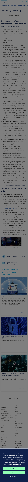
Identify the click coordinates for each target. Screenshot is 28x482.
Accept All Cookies (14, 468)
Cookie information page (15, 464)
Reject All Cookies (14, 472)
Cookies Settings (14, 476)
